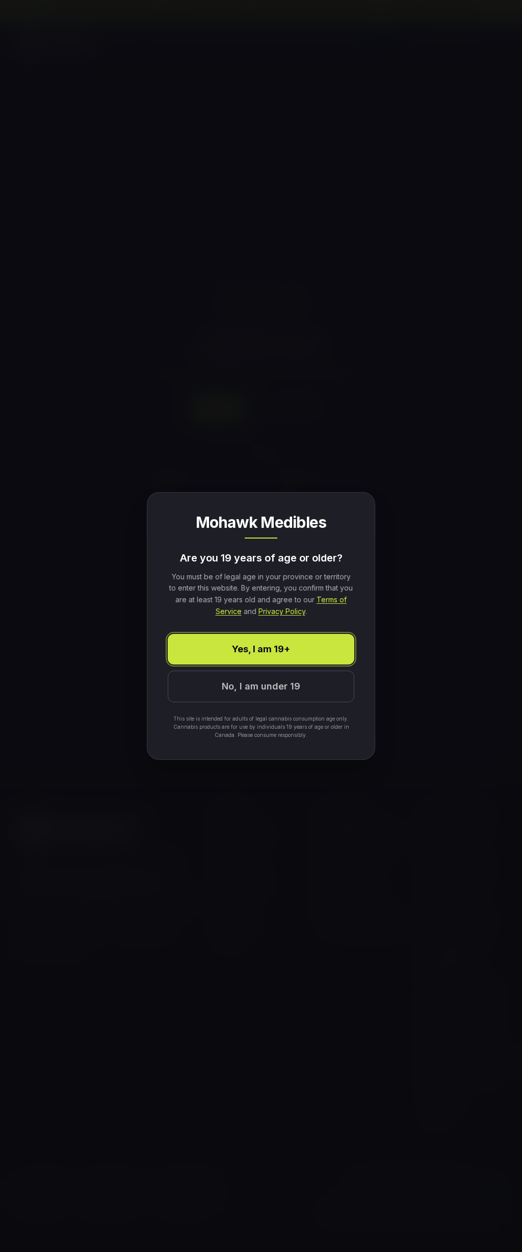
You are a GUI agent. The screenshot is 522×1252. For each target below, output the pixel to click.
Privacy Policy (281, 611)
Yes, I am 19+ (261, 649)
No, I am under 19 (261, 686)
